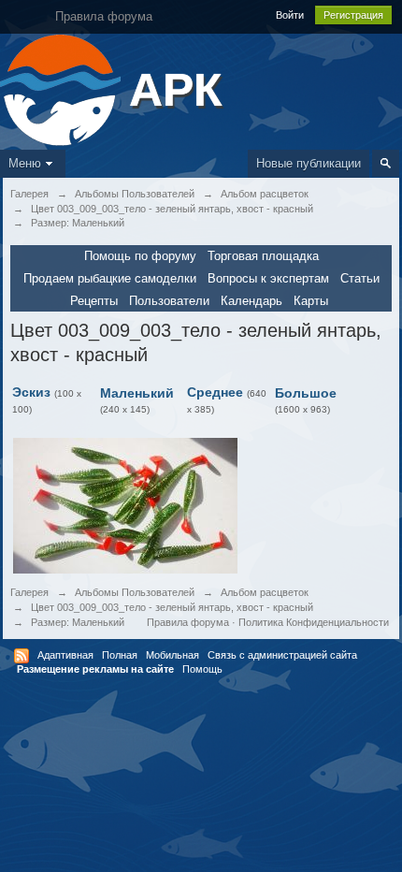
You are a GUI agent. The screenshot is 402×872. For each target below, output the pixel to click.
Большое (306, 392)
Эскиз (31, 392)
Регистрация (353, 15)
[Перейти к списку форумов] (62, 88)
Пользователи (169, 301)
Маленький (137, 392)
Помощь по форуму (140, 256)
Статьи (360, 278)
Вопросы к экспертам (268, 278)
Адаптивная (65, 655)
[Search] (385, 163)
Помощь (202, 669)
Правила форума (188, 622)
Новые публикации (308, 163)
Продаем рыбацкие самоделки (109, 278)
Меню (24, 163)
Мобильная (172, 655)
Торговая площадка (263, 256)
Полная (119, 655)
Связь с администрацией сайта (282, 655)
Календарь (251, 301)
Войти (290, 15)
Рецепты (94, 301)
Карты (311, 301)
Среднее (215, 392)
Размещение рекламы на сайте (95, 669)
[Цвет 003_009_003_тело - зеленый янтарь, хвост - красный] (125, 505)
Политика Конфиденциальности (313, 622)
